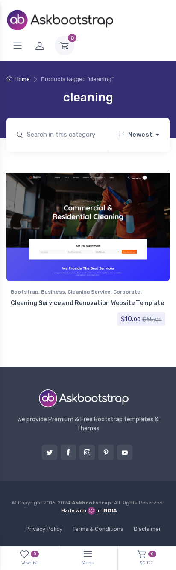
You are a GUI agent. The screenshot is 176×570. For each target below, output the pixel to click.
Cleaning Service (89, 292)
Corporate (127, 292)
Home (22, 79)
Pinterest (106, 452)
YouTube (124, 452)
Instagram (87, 452)
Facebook (68, 452)
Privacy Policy (44, 529)
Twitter (49, 452)
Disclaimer (147, 529)
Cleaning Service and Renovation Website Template (87, 303)
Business (53, 292)
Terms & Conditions (98, 529)
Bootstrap (24, 292)
